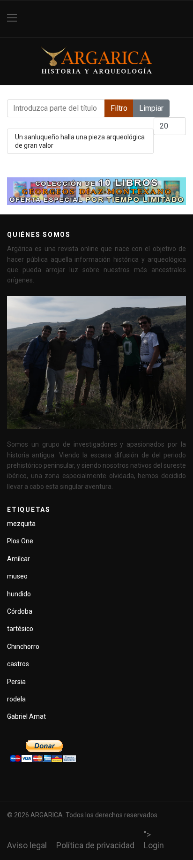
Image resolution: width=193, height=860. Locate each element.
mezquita (21, 523)
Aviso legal (27, 845)
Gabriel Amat (26, 716)
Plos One (20, 541)
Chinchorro (23, 646)
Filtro (119, 108)
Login (154, 845)
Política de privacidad (95, 845)
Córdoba (19, 611)
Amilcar (18, 559)
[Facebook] (182, 19)
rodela (16, 699)
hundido (19, 594)
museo (17, 576)
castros (18, 664)
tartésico (20, 628)
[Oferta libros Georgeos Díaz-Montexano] (96, 191)
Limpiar (151, 108)
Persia (16, 681)
